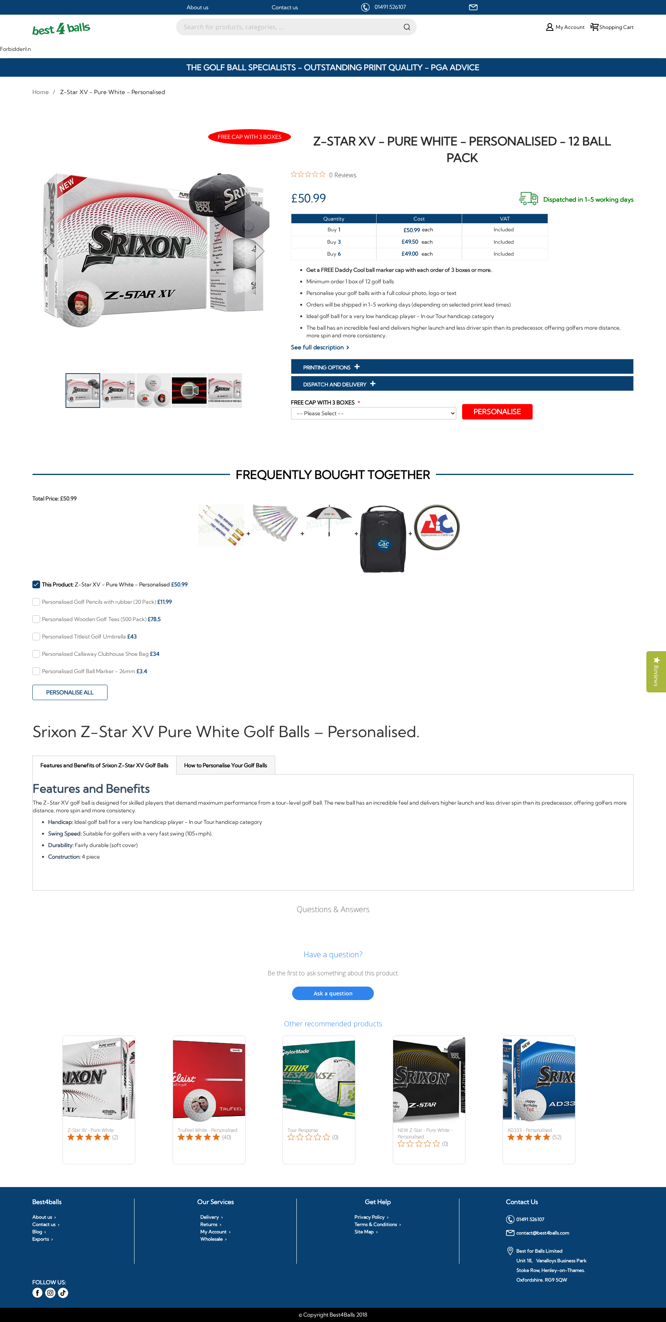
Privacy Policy (370, 1217)
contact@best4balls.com (542, 1233)
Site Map (364, 1231)
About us (198, 7)
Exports (40, 1239)
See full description (317, 347)
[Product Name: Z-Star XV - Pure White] (98, 1100)
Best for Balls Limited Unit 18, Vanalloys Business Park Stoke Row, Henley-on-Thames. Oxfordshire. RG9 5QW (551, 1265)
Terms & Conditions (376, 1224)
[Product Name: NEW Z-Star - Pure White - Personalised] (429, 1100)
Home (40, 92)
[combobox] (296, 27)
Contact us (285, 7)
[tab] (104, 765)
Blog (37, 1231)
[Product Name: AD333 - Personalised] (539, 1100)
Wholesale (211, 1239)
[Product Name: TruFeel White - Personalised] (209, 1100)
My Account (213, 1231)
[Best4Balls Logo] (104, 29)
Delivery (209, 1217)
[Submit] (407, 26)
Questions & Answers (333, 909)
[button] (47, 250)
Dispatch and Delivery (335, 384)
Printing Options (327, 367)
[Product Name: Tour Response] (319, 1100)
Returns (208, 1224)
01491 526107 (390, 6)
